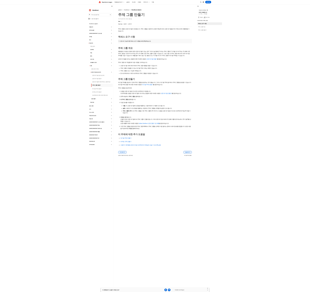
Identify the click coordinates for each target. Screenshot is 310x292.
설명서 (120, 10)
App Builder (92, 144)
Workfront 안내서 (136, 10)
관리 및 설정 (91, 30)
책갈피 (201, 17)
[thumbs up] (165, 290)
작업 (91, 52)
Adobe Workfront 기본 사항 (95, 33)
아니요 (205, 13)
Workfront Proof (93, 134)
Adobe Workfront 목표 (94, 125)
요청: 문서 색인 (95, 69)
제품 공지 (91, 27)
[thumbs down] (169, 290)
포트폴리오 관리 (93, 62)
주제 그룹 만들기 (96, 85)
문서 (90, 39)
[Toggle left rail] (112, 6)
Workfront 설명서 (93, 23)
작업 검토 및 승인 (92, 115)
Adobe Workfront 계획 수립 (95, 128)
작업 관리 (91, 43)
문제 (91, 56)
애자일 (90, 36)
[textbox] (100, 14)
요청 (91, 65)
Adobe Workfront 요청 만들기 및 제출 (149, 123)
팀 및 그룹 (91, 105)
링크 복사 (208, 17)
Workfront (126, 10)
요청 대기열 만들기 (151, 59)
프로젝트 (92, 49)
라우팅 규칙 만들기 (125, 141)
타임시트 (91, 118)
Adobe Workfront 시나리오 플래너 (96, 122)
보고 (90, 109)
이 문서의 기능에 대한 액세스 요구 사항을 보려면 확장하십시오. (135, 41)
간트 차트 (92, 59)
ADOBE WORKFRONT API (94, 138)
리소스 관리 (91, 112)
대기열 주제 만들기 (147, 84)
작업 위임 (92, 102)
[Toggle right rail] (198, 6)
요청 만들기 (93, 98)
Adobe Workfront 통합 (94, 131)
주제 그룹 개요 (201, 27)
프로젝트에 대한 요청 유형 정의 (100, 95)
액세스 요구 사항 (202, 23)
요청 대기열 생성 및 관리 (96, 72)
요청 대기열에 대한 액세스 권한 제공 (101, 82)
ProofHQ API (92, 141)
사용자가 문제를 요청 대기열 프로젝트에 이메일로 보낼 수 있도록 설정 (140, 145)
